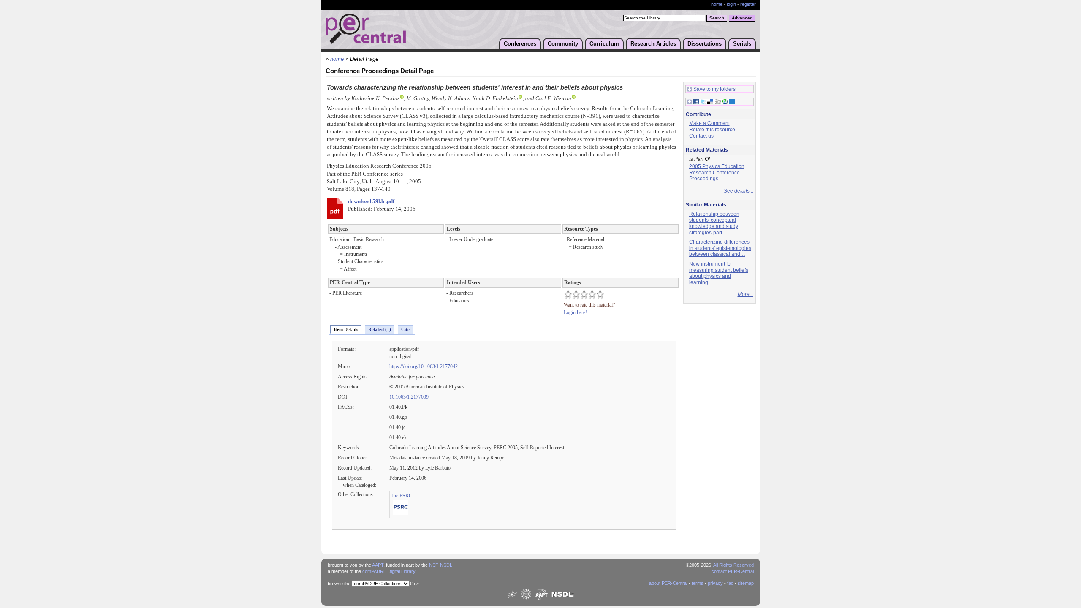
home (716, 4)
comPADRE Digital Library (389, 571)
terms (697, 583)
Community (563, 44)
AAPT (377, 564)
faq (730, 583)
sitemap (746, 583)
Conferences (520, 44)
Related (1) (379, 329)
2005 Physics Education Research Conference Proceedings (716, 172)
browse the (339, 583)
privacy (715, 583)
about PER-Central (668, 583)
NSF (433, 564)
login (731, 4)
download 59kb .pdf (371, 201)
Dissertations (704, 44)
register (748, 4)
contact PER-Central (733, 571)
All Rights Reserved (733, 564)
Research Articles (653, 44)
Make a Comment (709, 123)
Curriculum (604, 44)
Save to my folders (714, 89)
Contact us (701, 136)
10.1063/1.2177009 (409, 397)
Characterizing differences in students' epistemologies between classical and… (720, 248)
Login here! (575, 312)
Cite (405, 329)
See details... (738, 191)
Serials (742, 44)
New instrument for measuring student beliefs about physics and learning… (718, 273)
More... (745, 294)
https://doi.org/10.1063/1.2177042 (423, 366)
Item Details (346, 329)
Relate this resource (712, 130)
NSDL (446, 564)
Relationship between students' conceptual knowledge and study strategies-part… (714, 223)
